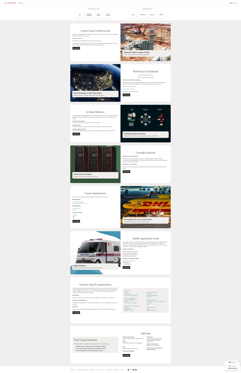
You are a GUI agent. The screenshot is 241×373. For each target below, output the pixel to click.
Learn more (76, 48)
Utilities (148, 308)
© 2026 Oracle (72, 369)
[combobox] (120, 3)
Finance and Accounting (77, 201)
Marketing (74, 215)
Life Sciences (149, 293)
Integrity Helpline (116, 369)
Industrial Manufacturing (152, 292)
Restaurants (149, 302)
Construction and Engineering (130, 295)
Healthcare (126, 307)
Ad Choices (98, 369)
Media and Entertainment (152, 295)
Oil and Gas (149, 296)
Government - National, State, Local (132, 305)
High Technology (128, 308)
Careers (103, 369)
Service (74, 218)
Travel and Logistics (151, 307)
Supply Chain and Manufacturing (79, 203)
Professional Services (151, 299)
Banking (126, 292)
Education (126, 301)
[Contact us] (235, 3)
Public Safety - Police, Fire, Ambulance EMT (156, 301)
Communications (128, 293)
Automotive (126, 290)
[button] (5, 3)
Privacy (79, 369)
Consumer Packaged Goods (130, 298)
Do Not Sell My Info (84, 369)
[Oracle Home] (11, 3)
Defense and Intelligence (129, 299)
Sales (73, 216)
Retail (148, 304)
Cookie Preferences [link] (92, 369)
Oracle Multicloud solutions (129, 89)
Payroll (74, 210)
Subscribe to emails (108, 369)
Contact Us (122, 369)
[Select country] (230, 3)
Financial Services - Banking (130, 302)
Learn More (76, 134)
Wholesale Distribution (151, 310)
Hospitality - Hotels (128, 310)
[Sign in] (233, 3)
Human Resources (76, 208)
